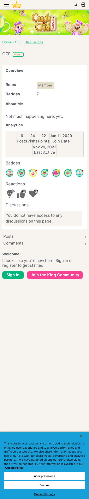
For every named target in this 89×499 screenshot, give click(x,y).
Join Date (61, 141)
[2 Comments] (44, 173)
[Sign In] (83, 4)
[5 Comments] (21, 173)
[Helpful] (56, 173)
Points (43, 141)
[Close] (80, 436)
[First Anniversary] (79, 173)
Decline (44, 485)
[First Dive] (68, 173)
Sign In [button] (12, 275)
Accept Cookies (44, 476)
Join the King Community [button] (55, 275)
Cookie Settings (44, 494)
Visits (32, 141)
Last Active (44, 152)
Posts (22, 141)
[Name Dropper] (9, 173)
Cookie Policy (14, 467)
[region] (44, 465)
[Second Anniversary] (33, 173)
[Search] (75, 4)
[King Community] (17, 4)
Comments (44, 243)
